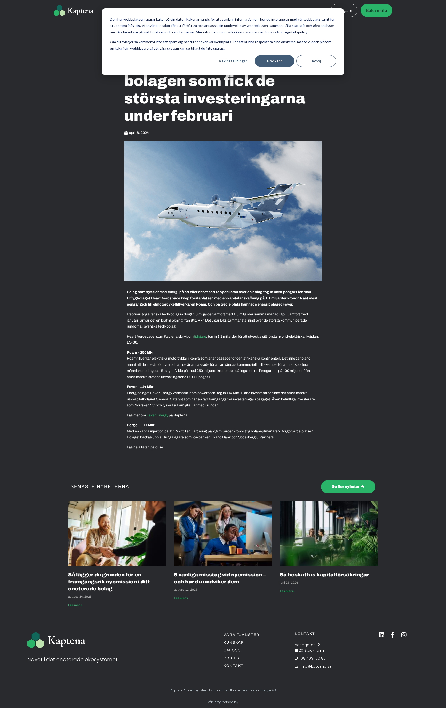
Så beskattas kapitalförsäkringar (325, 574)
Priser (232, 658)
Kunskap (234, 642)
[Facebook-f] (393, 635)
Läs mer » (75, 605)
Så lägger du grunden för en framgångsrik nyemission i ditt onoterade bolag (109, 581)
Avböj (316, 61)
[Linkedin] (382, 635)
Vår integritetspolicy (223, 702)
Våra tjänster (241, 635)
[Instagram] (404, 635)
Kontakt (234, 666)
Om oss (232, 650)
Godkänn (275, 61)
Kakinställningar (233, 61)
